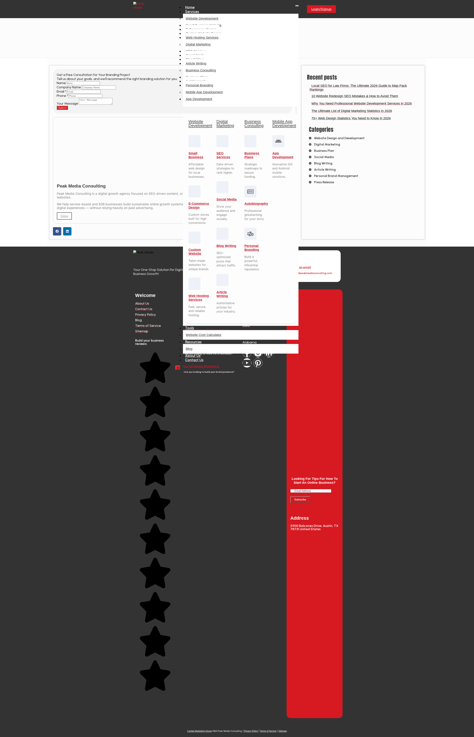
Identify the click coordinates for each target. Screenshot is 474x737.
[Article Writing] (222, 280)
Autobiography (256, 203)
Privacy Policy (251, 731)
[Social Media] (222, 187)
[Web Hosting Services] (194, 284)
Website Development (202, 18)
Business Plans (251, 155)
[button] (57, 231)
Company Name (69, 87)
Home (190, 7)
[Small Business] (194, 141)
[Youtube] (247, 362)
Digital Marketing (198, 44)
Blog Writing (226, 246)
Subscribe (300, 499)
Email (61, 91)
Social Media (226, 199)
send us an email (299, 267)
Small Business (195, 155)
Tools (189, 328)
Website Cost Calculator (203, 335)
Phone (62, 96)
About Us (193, 356)
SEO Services (223, 155)
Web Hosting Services (202, 37)
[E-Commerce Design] (194, 191)
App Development (199, 99)
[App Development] (278, 141)
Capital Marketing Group (199, 731)
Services (192, 11)
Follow (64, 216)
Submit (62, 107)
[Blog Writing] (222, 234)
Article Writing (196, 63)
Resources (193, 342)
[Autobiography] (250, 191)
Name (61, 83)
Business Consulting (201, 70)
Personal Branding (199, 85)
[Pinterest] (258, 362)
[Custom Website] (194, 238)
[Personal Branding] (250, 234)
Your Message (68, 103)
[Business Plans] (250, 141)
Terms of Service (268, 731)
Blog (189, 349)
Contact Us (194, 360)
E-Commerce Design (198, 205)
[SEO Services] (222, 141)
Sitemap (282, 731)
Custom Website (194, 251)
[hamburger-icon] (297, 5)
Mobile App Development (204, 92)
